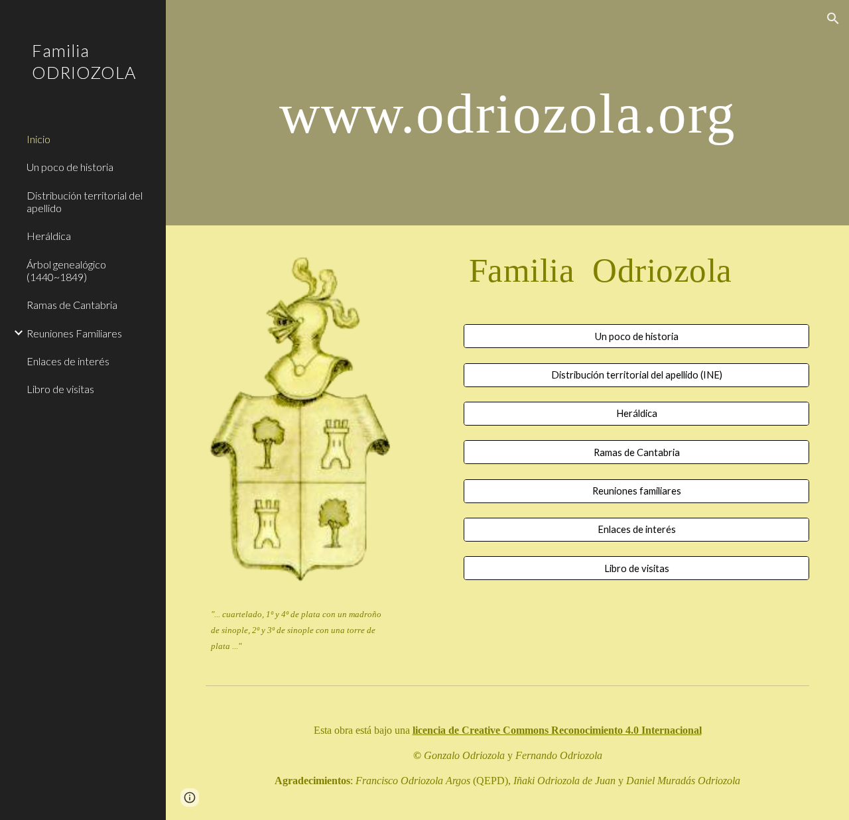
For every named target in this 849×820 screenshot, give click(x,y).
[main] (508, 112)
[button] (833, 18)
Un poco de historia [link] (70, 166)
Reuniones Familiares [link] (74, 333)
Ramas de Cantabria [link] (72, 304)
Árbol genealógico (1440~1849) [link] (66, 270)
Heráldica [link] (49, 235)
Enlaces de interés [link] (68, 361)
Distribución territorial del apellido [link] (85, 201)
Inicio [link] (38, 139)
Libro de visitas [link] (60, 388)
